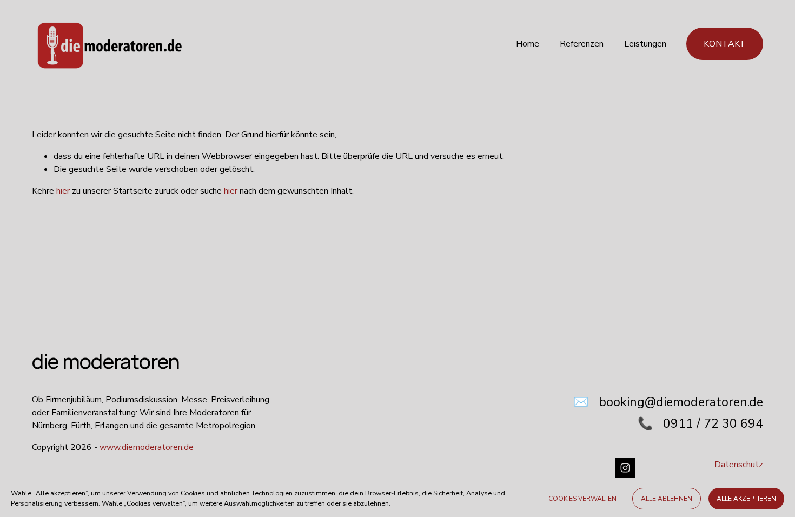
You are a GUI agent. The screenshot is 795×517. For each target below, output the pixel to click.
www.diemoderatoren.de (147, 447)
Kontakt (725, 44)
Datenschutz (738, 464)
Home (527, 44)
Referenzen (582, 44)
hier (63, 191)
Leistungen (645, 44)
